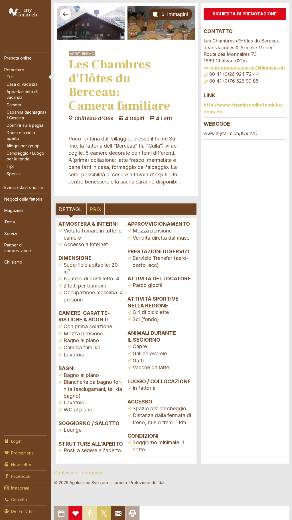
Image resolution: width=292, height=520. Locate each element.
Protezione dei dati (147, 482)
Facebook (21, 476)
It (26, 511)
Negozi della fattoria (23, 199)
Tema (9, 221)
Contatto (19, 499)
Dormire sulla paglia (25, 125)
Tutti (11, 76)
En (31, 511)
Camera (14, 104)
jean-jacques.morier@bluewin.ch (247, 67)
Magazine (13, 210)
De (14, 511)
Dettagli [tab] (71, 209)
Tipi (10, 166)
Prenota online (18, 58)
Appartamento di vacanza (22, 94)
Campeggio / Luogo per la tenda (25, 156)
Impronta (119, 482)
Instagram (20, 488)
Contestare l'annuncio (78, 473)
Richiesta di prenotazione (245, 14)
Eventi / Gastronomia (23, 187)
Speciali (14, 173)
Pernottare (14, 69)
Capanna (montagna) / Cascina (26, 115)
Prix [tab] (96, 209)
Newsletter (21, 464)
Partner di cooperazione (17, 247)
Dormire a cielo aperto (21, 135)
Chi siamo (13, 262)
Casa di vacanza (22, 84)
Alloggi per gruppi (23, 145)
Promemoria (22, 452)
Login (16, 441)
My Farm (23, 12)
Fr (21, 511)
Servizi (10, 233)
